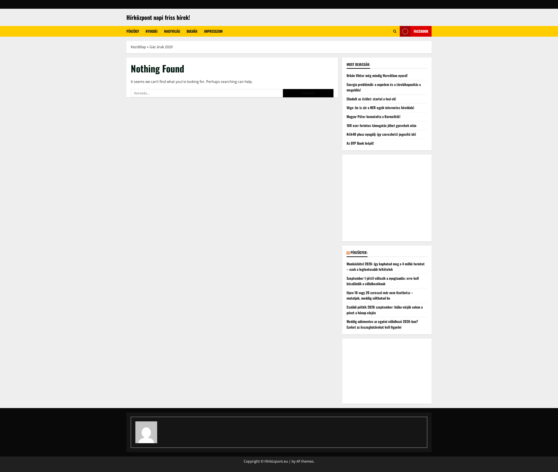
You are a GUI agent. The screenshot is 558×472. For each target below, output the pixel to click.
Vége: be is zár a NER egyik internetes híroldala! (380, 107)
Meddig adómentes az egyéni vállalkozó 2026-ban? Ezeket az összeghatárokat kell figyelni (382, 324)
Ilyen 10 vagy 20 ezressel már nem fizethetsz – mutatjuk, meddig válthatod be (380, 295)
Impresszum (213, 31)
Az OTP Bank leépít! (360, 143)
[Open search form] (394, 31)
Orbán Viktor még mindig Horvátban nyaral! (377, 75)
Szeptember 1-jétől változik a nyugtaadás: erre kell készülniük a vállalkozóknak (383, 281)
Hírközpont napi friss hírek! (158, 17)
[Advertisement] (387, 201)
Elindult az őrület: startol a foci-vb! (371, 98)
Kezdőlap (138, 47)
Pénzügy (132, 31)
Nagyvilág (172, 31)
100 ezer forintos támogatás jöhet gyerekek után (381, 125)
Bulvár (192, 31)
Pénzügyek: (358, 252)
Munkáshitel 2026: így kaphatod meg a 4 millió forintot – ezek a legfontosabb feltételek (386, 266)
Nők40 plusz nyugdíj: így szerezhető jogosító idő (381, 134)
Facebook (421, 31)
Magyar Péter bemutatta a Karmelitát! (373, 116)
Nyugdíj (152, 31)
